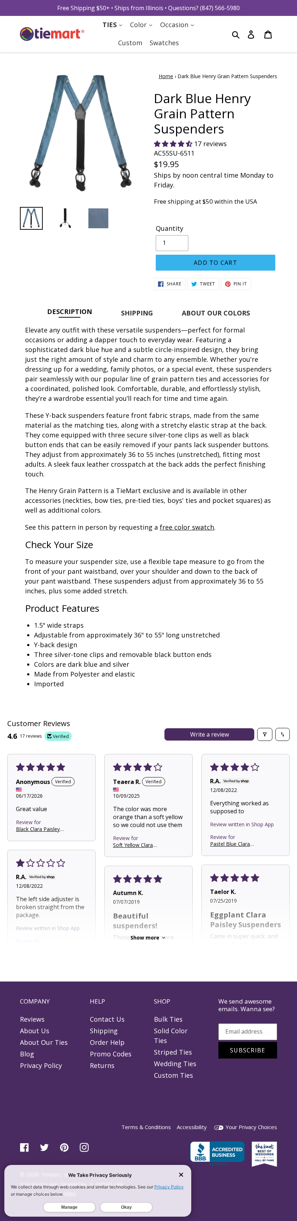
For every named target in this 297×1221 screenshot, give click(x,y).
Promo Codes (110, 1054)
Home (166, 76)
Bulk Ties (168, 1019)
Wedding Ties (175, 1063)
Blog (27, 1054)
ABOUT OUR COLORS (216, 313)
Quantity (169, 228)
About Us (34, 1030)
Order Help (107, 1042)
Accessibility (192, 1127)
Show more (144, 937)
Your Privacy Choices (250, 1127)
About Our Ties (44, 1042)
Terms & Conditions (146, 1127)
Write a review (209, 734)
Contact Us (107, 1019)
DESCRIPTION (69, 311)
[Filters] (264, 734)
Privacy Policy (41, 1065)
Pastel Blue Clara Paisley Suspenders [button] (232, 843)
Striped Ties (173, 1052)
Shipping (104, 1030)
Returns (102, 1065)
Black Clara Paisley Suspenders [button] (38, 829)
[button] (174, 143)
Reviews (32, 1019)
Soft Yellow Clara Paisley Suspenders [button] (135, 844)
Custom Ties (173, 1075)
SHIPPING (137, 313)
